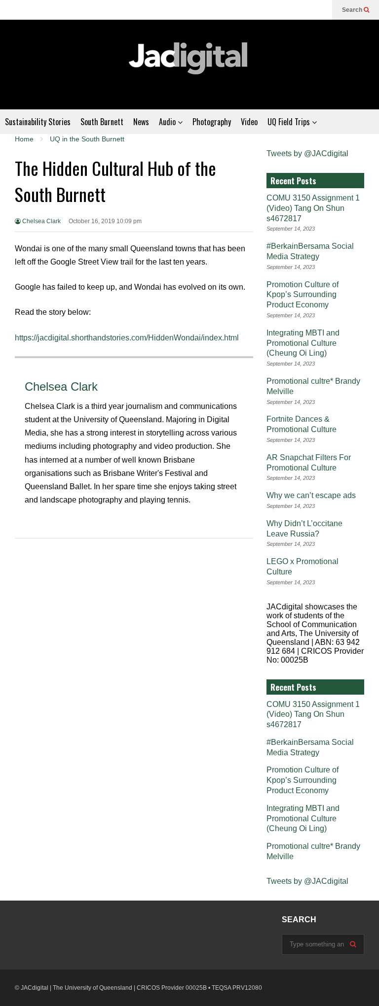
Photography (211, 122)
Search (353, 9)
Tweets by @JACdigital (307, 153)
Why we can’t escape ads (311, 495)
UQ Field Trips (289, 122)
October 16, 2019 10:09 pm (105, 221)
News (141, 122)
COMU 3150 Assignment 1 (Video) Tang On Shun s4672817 (313, 208)
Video (249, 122)
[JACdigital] (189, 65)
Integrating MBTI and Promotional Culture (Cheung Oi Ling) (303, 343)
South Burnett (101, 122)
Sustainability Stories (38, 122)
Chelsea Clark (41, 221)
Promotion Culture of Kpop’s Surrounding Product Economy (302, 294)
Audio (168, 122)
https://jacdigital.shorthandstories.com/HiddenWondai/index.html (128, 338)
